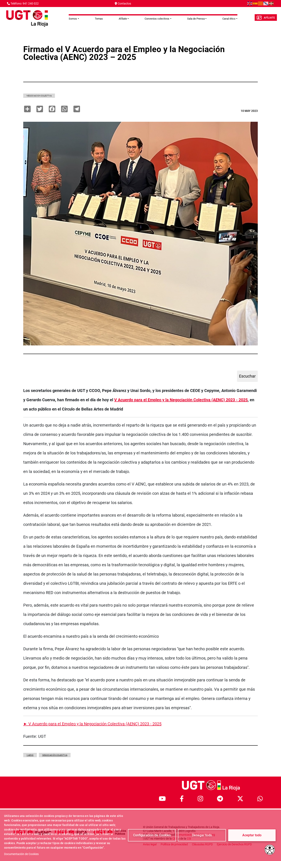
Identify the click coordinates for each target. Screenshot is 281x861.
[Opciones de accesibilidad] (270, 850)
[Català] (260, 3)
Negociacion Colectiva (39, 96)
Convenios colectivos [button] (157, 18)
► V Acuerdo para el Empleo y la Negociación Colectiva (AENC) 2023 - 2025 (92, 723)
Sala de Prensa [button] (196, 18)
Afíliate (269, 17)
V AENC (30, 755)
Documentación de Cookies (21, 854)
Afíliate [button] (123, 18)
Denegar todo (202, 835)
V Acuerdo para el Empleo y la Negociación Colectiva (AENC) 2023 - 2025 (181, 399)
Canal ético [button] (228, 18)
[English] (250, 3)
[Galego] (266, 3)
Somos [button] (73, 18)
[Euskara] (271, 3)
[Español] (255, 3)
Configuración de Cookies (152, 835)
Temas (99, 18)
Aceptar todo (251, 835)
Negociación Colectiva (54, 755)
